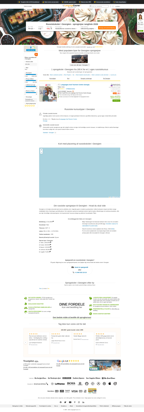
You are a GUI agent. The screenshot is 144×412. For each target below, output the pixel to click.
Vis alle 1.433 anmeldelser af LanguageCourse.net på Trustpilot (37, 368)
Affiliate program (116, 406)
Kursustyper (53, 78)
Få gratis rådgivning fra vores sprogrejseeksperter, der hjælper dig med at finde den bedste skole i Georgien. (79, 262)
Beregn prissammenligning (107, 27)
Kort (68, 78)
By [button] (73, 74)
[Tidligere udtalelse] (25, 342)
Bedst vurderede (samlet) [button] (56, 74)
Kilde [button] (112, 229)
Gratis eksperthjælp (121, 2)
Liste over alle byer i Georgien (79, 65)
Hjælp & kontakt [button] (28, 6)
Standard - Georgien (48, 132)
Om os (56, 406)
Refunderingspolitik (31, 406)
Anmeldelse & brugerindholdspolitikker (86, 406)
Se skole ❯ (116, 100)
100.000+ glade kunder (70, 2)
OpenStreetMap (117, 197)
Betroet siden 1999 (86, 2)
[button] (113, 7)
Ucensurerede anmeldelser (103, 2)
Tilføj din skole (128, 406)
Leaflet (111, 197)
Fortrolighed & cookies (45, 406)
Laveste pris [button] (113, 74)
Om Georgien (106, 78)
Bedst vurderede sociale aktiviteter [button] (100, 74)
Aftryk (71, 406)
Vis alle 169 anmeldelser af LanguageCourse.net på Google (70, 364)
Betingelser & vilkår (17, 406)
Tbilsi (40, 288)
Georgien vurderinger (86, 78)
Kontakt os (63, 406)
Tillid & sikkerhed (104, 406)
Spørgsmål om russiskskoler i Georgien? (79, 260)
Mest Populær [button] (67, 74)
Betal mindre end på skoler (51, 2)
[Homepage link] (24, 10)
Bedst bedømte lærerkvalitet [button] (83, 74)
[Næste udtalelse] (118, 342)
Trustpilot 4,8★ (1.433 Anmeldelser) (30, 2)
